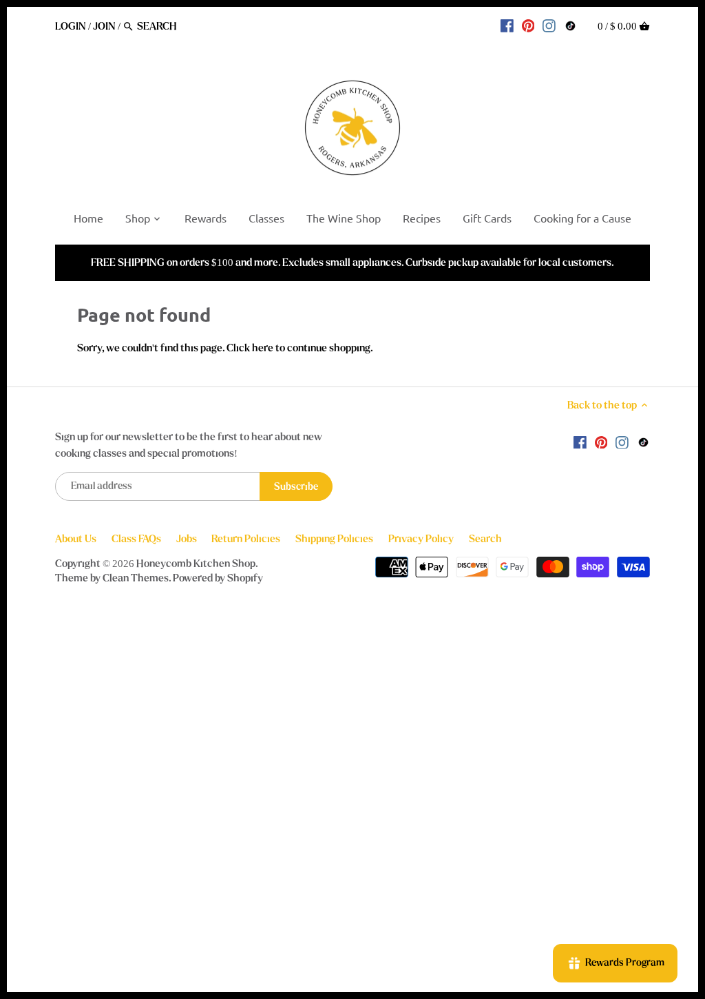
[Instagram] (549, 25)
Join (104, 26)
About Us (75, 538)
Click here (250, 347)
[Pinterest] (528, 25)
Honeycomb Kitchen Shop (195, 563)
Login (70, 26)
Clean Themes (136, 578)
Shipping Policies (334, 538)
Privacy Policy (421, 538)
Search (485, 538)
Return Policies (245, 538)
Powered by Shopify (218, 578)
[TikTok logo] (570, 25)
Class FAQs (136, 538)
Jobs (186, 538)
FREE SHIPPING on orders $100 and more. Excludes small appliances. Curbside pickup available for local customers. (352, 262)
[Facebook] (507, 25)
